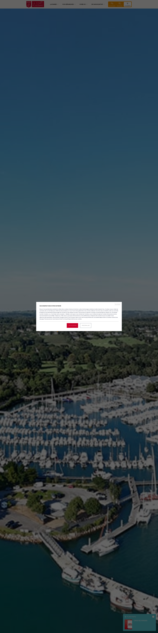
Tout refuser (117, 304)
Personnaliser (86, 325)
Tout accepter (72, 325)
